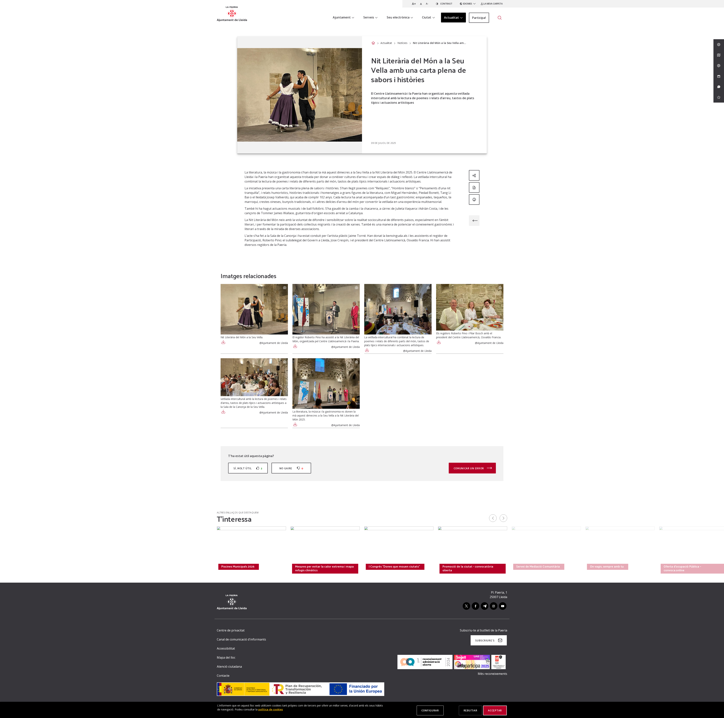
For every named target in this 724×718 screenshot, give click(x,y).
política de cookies (270, 709)
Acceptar (495, 710)
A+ (414, 4)
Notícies (402, 43)
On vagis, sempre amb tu (607, 566)
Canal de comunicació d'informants (241, 639)
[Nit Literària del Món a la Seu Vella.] (254, 309)
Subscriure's (484, 640)
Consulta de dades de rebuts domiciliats (101, 566)
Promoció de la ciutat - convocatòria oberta (468, 568)
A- (427, 3)
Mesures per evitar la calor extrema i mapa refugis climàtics (324, 568)
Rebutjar (470, 710)
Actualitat (386, 43)
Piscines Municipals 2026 (237, 566)
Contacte (223, 676)
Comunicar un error (469, 468)
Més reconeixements (492, 674)
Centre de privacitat (231, 630)
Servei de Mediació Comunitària (538, 566)
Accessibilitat (226, 648)
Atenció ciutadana (229, 666)
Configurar (430, 710)
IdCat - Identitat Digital (163, 566)
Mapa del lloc (226, 657)
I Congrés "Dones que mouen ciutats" (394, 566)
